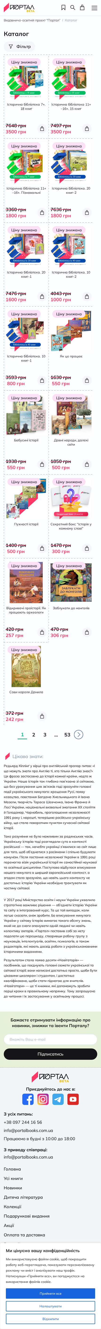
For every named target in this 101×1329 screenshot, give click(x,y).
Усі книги (13, 1178)
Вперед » (78, 734)
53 (67, 735)
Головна (12, 1169)
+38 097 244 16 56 (23, 1122)
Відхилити (51, 1319)
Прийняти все (51, 1293)
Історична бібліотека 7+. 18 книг (26, 106)
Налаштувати (50, 1306)
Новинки (13, 1188)
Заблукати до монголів (71, 608)
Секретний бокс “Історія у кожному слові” (71, 526)
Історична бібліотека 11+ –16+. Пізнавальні (26, 190)
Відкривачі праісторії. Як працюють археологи (26, 610)
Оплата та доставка (24, 1235)
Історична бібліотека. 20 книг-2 (71, 190)
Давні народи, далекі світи (71, 442)
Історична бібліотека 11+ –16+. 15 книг (71, 106)
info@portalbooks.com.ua (28, 1130)
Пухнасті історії (26, 524)
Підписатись (50, 1054)
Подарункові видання (27, 1216)
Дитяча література (23, 1197)
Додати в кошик (42, 128)
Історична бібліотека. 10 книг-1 (26, 358)
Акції (9, 1225)
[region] (50, 1286)
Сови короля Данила (26, 692)
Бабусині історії (26, 440)
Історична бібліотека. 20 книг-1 (26, 274)
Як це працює (71, 356)
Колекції (12, 1206)
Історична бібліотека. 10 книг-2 (71, 274)
